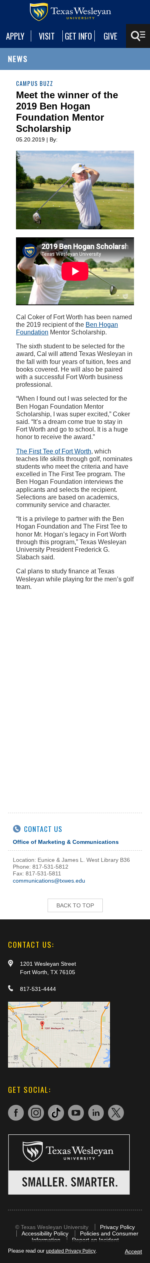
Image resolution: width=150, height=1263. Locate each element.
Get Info (78, 36)
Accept (133, 1251)
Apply (15, 36)
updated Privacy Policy (71, 1251)
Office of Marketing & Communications (66, 842)
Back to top (75, 905)
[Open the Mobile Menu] (138, 36)
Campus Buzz (34, 83)
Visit (47, 36)
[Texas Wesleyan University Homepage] (75, 12)
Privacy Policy (117, 1227)
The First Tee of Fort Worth (53, 451)
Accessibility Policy (45, 1233)
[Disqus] (75, 697)
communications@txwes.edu (49, 880)
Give (110, 36)
